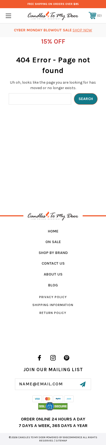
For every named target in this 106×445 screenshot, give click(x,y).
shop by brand (53, 252)
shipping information (52, 305)
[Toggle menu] (15, 15)
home (53, 231)
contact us (53, 263)
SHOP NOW (82, 30)
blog (53, 285)
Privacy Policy (53, 297)
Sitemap (61, 440)
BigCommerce (72, 437)
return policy (52, 313)
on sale (53, 242)
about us (53, 274)
